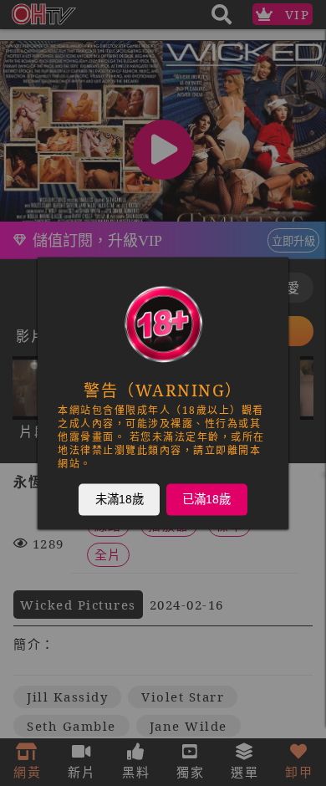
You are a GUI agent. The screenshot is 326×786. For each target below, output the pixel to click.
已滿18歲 (206, 499)
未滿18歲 (119, 499)
